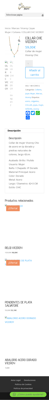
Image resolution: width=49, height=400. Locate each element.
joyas (35, 105)
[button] (19, 40)
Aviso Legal (16, 380)
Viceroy (24, 28)
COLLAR (28, 105)
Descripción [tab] (14, 130)
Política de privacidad (23, 388)
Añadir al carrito (34, 73)
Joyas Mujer (30, 93)
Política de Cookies (23, 384)
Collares (16, 32)
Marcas (15, 28)
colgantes (35, 101)
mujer (40, 105)
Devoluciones (29, 380)
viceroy (36, 109)
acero (27, 101)
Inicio (7, 28)
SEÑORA (28, 109)
